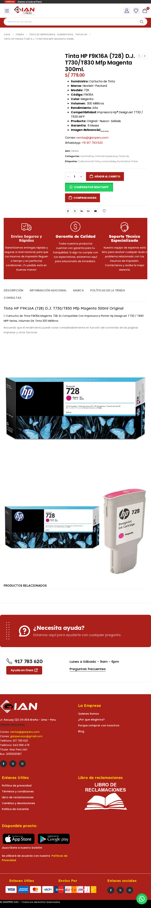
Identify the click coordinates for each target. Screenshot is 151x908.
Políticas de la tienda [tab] (107, 290)
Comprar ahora (84, 198)
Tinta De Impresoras (106, 156)
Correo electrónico (96, 211)
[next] (144, 56)
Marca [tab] (78, 290)
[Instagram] (22, 763)
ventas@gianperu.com (92, 137)
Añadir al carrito (107, 176)
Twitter (75, 211)
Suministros (87, 156)
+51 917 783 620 (92, 143)
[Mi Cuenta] (126, 10)
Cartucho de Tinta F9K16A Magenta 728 (32, 316)
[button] (89, 187)
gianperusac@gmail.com (26, 736)
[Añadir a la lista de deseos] (104, 210)
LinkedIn (82, 211)
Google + (89, 211)
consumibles (108, 161)
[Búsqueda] (141, 21)
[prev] (139, 56)
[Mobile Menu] (7, 11)
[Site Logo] (24, 10)
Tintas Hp (124, 156)
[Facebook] (3, 763)
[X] (12, 763)
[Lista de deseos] (136, 11)
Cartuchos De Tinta (89, 161)
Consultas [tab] (12, 298)
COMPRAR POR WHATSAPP (91, 187)
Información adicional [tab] (48, 290)
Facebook (68, 211)
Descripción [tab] (13, 290)
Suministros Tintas (127, 161)
